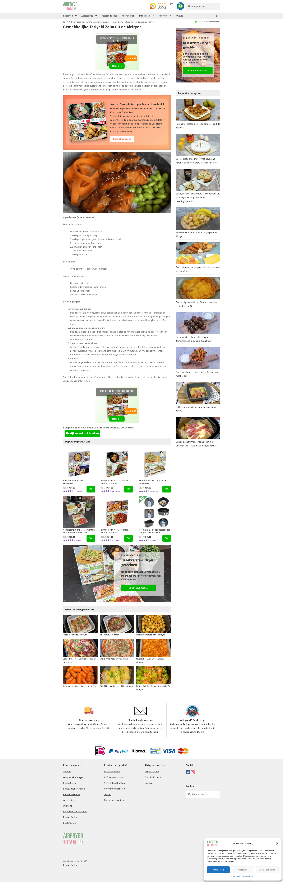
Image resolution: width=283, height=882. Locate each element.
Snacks (148, 782)
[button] (277, 843)
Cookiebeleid (236, 876)
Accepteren (218, 869)
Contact (67, 771)
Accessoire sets (109, 15)
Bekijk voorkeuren (267, 869)
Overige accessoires (114, 799)
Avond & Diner (152, 771)
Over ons (67, 805)
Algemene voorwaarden (75, 811)
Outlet (179, 15)
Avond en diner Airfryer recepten (101, 22)
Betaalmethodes (71, 794)
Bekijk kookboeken (138, 587)
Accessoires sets (112, 771)
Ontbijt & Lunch (153, 777)
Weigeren (242, 869)
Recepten (68, 15)
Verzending (68, 799)
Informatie (144, 15)
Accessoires (87, 15)
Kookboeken (128, 15)
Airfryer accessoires (114, 777)
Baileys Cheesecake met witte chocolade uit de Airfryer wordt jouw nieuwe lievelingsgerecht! (198, 197)
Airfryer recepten (76, 22)
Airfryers (163, 15)
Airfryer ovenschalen (114, 788)
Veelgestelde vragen (73, 777)
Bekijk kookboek (122, 138)
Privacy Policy (247, 876)
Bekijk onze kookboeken (82, 433)
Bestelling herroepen (74, 788)
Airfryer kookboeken (114, 782)
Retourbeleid (69, 782)
